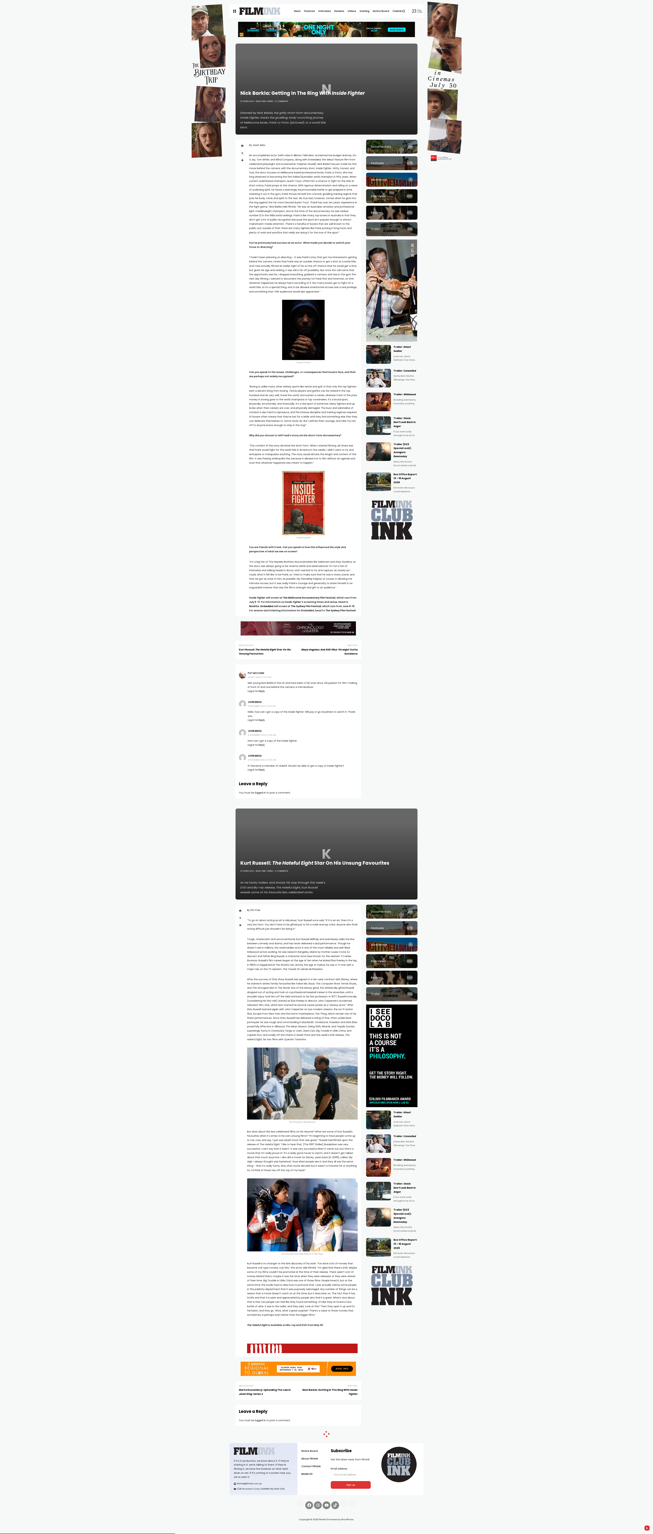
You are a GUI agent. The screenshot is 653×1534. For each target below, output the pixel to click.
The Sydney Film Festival (306, 606)
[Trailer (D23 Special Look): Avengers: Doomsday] (378, 451)
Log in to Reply (256, 691)
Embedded (266, 606)
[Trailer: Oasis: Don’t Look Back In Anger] (378, 425)
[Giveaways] (391, 180)
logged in (260, 792)
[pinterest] (242, 160)
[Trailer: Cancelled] (378, 378)
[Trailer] (391, 229)
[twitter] (242, 153)
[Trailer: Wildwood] (378, 402)
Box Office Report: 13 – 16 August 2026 (405, 478)
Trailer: (405, 370)
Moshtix (254, 606)
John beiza (255, 702)
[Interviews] (391, 196)
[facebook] (242, 146)
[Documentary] (391, 147)
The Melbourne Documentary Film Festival (309, 597)
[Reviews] (391, 213)
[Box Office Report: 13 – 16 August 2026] (378, 481)
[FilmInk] (259, 11)
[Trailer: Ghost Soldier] (378, 354)
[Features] (391, 163)
